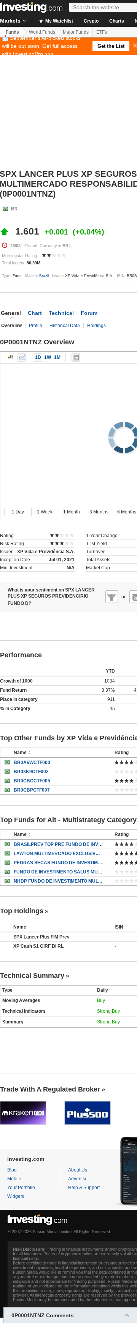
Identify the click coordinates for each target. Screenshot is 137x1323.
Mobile (14, 1178)
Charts (116, 21)
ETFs (101, 32)
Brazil (44, 276)
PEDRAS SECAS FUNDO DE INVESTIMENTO (58, 862)
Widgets (15, 1196)
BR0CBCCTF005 (32, 781)
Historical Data (64, 325)
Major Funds (76, 32)
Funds (12, 32)
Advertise (78, 1178)
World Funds (42, 32)
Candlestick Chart (11, 357)
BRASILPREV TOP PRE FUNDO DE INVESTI (58, 844)
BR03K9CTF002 (31, 771)
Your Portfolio (21, 1187)
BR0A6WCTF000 (32, 762)
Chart (35, 313)
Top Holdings (21, 911)
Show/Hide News (76, 357)
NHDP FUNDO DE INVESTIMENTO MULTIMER (58, 881)
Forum (89, 313)
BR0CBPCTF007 (32, 790)
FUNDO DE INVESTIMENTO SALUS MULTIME (58, 872)
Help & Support (84, 1187)
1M (57, 357)
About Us (77, 1170)
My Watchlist (58, 21)
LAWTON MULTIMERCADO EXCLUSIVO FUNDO (58, 853)
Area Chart (22, 357)
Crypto (91, 21)
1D (38, 357)
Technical (61, 313)
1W (47, 357)
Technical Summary (32, 975)
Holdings (96, 325)
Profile (35, 325)
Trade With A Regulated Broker (50, 1089)
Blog (12, 1170)
